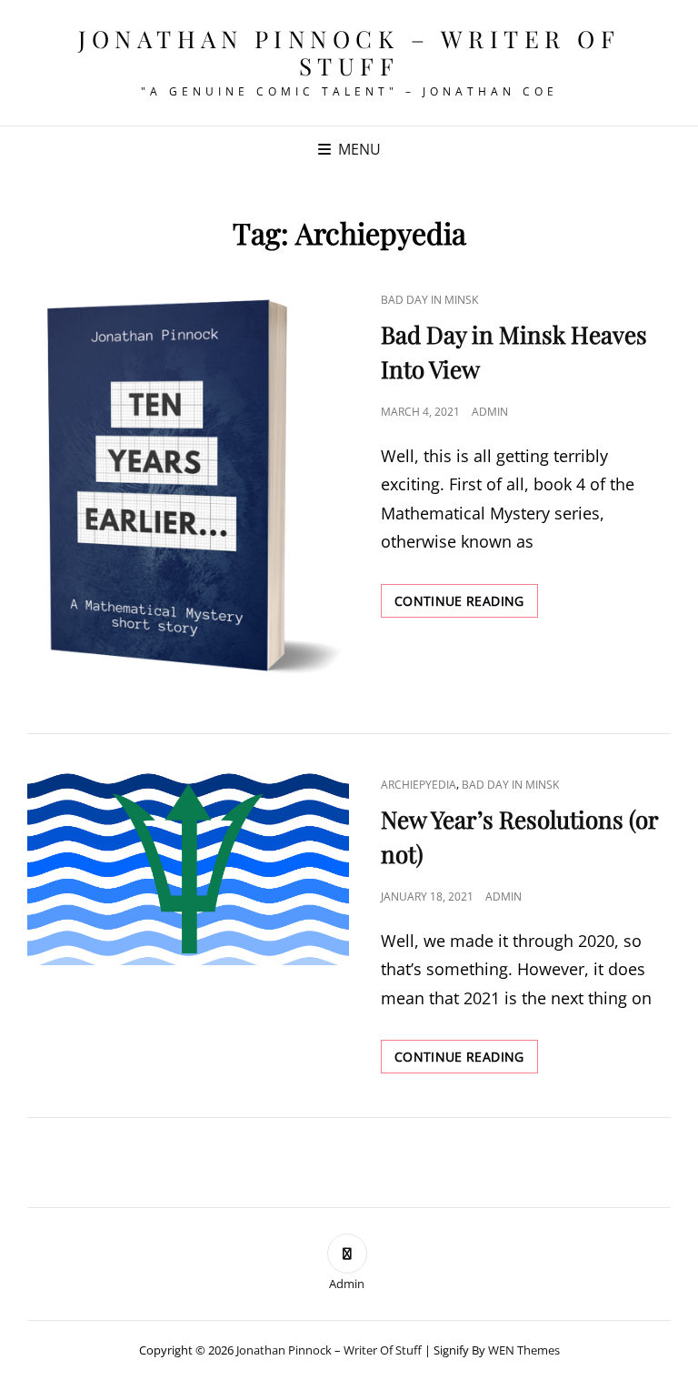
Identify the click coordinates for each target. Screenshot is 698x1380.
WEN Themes (524, 1350)
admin (490, 411)
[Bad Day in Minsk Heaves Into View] (188, 488)
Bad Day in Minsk (429, 299)
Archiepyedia (418, 784)
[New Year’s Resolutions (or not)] (188, 868)
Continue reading (466, 604)
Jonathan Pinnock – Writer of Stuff (349, 52)
